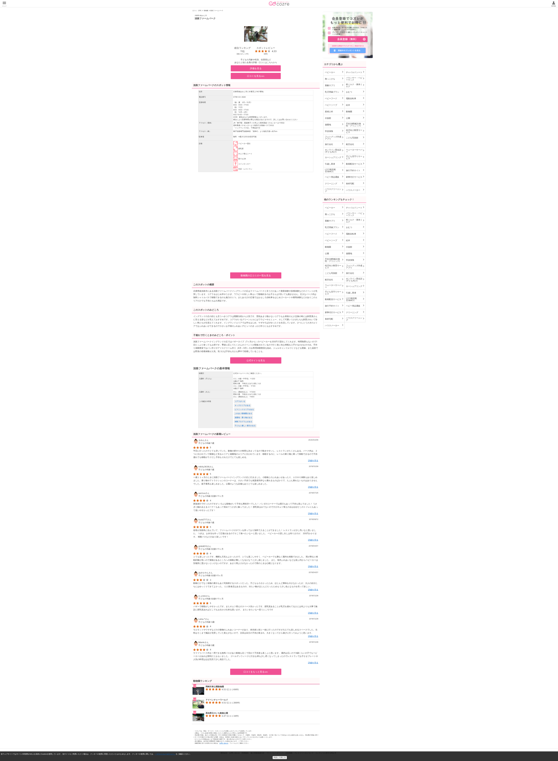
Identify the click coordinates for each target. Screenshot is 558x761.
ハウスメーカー (355, 190)
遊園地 (334, 124)
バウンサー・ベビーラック (355, 78)
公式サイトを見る (255, 360)
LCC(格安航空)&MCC (334, 170)
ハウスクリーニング (334, 190)
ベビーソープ (334, 105)
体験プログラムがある (243, 421)
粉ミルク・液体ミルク (355, 85)
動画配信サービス (355, 163)
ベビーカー (334, 72)
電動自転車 (355, 98)
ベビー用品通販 (334, 177)
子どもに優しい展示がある (245, 425)
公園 (355, 118)
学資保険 (334, 131)
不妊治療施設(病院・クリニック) (355, 124)
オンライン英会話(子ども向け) (334, 150)
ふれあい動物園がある (243, 413)
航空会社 (355, 144)
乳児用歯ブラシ (334, 91)
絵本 (355, 105)
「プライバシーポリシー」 (165, 754)
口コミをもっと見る (256, 671)
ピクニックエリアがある (244, 409)
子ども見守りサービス (355, 157)
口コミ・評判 (197, 10)
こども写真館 (355, 137)
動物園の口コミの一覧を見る (256, 275)
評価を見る (256, 68)
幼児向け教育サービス (355, 131)
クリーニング (334, 183)
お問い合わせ (223, 743)
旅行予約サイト (355, 170)
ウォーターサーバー (355, 150)
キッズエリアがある (242, 405)
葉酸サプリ (334, 85)
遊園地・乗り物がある (243, 417)
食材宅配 (355, 183)
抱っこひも (334, 78)
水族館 (334, 118)
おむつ (355, 91)
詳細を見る (313, 460)
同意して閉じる (280, 757)
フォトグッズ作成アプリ (334, 137)
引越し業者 (334, 163)
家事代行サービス (355, 177)
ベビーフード (334, 98)
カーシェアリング (334, 157)
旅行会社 (334, 144)
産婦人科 (334, 111)
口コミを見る (255, 75)
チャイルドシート (355, 72)
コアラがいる (240, 401)
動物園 (206, 10)
